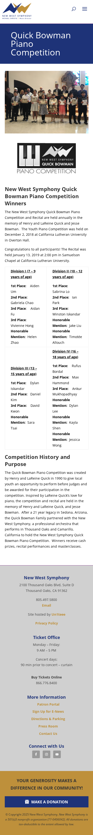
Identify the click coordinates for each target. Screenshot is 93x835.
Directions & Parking (48, 719)
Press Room (48, 726)
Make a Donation (49, 802)
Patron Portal (48, 704)
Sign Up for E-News (48, 711)
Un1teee (58, 614)
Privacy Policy (46, 623)
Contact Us (48, 733)
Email (46, 605)
